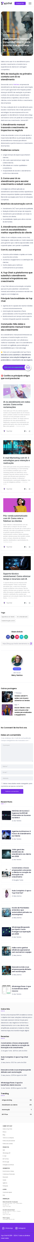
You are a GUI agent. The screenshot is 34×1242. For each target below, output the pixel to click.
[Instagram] (20, 1228)
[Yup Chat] (6, 3)
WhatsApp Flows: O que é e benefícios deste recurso (21, 988)
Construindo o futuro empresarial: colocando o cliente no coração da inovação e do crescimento (21, 872)
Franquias (5, 1186)
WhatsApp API (6, 1153)
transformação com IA (8, 621)
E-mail (4, 1156)
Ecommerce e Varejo (8, 1171)
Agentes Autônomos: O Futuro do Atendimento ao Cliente (21, 833)
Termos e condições (8, 1138)
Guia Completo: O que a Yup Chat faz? (21, 892)
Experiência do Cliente (8, 617)
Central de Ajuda (7, 1192)
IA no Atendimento (22, 617)
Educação (5, 1177)
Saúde (4, 1180)
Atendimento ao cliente (11, 31)
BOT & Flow (6, 1159)
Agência (5, 1183)
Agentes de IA (7, 306)
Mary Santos (11, 50)
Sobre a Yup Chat (7, 1129)
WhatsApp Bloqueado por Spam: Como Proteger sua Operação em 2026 (21, 930)
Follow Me (17, 669)
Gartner (16, 84)
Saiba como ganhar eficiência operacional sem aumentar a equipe (21, 950)
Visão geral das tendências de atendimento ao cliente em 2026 (21, 852)
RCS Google (6, 1162)
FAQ (4, 1195)
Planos (4, 1132)
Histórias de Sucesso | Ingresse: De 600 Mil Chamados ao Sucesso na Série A (21, 814)
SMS (4, 1150)
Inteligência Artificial (10, 35)
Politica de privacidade (9, 1140)
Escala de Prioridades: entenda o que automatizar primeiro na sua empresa (22, 911)
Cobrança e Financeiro (9, 1174)
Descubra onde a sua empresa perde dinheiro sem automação (21, 969)
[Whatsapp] (7, 1228)
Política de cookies (8, 1143)
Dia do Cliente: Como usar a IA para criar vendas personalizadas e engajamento (23, 711)
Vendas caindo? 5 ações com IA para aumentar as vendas (22, 698)
